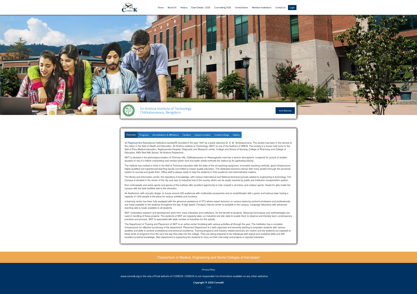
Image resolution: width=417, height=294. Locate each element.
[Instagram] (207, 287)
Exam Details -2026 (200, 7)
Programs (144, 135)
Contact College (221, 135)
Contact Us (280, 7)
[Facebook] (210, 287)
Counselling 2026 (222, 7)
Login (292, 7)
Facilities (187, 135)
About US (172, 7)
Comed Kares (241, 7)
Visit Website (285, 110)
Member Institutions (262, 7)
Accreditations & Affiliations (165, 135)
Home (161, 7)
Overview (131, 134)
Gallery (236, 135)
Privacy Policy (208, 269)
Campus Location (202, 135)
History (183, 7)
